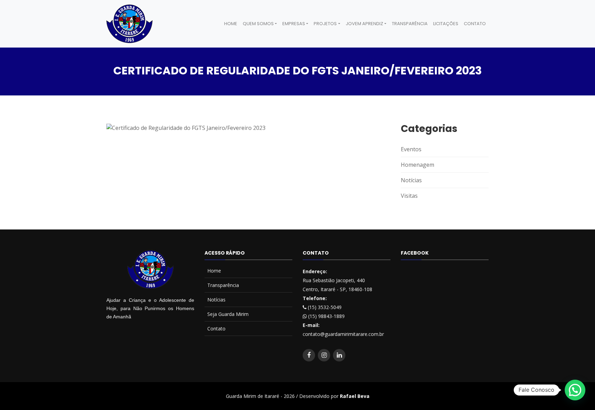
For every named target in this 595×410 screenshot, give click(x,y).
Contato (475, 23)
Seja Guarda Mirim (228, 314)
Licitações (445, 23)
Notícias (411, 180)
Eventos (411, 149)
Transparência (410, 23)
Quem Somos (258, 23)
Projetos (325, 23)
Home (230, 23)
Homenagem (417, 164)
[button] (575, 390)
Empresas (293, 23)
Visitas (409, 195)
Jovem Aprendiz (364, 23)
